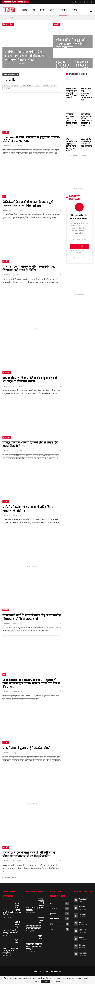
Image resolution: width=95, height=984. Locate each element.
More (74, 10)
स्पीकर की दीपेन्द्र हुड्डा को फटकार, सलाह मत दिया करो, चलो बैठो (71, 43)
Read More (55, 981)
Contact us (55, 971)
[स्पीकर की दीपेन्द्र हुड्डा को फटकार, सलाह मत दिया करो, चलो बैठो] (73, 35)
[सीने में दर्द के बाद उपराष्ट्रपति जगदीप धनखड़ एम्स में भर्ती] (87, 82)
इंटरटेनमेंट (45, 85)
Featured (6, 85)
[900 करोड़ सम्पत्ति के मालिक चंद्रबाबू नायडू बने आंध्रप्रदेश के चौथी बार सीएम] (31, 355)
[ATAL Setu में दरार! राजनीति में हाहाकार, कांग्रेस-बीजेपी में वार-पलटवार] (31, 115)
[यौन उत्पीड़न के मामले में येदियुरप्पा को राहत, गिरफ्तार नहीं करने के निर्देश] (31, 244)
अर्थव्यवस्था (37, 85)
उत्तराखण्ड (53, 85)
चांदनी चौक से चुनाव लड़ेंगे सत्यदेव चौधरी (26, 748)
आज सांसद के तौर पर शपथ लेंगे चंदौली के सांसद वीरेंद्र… (82, 66)
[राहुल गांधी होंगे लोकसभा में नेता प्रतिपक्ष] (63, 58)
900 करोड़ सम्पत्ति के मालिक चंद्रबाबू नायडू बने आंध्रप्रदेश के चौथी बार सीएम (29, 379)
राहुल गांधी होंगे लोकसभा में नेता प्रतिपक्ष (63, 65)
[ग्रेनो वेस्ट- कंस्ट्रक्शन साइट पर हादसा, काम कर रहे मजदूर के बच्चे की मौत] (72, 107)
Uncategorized (26, 85)
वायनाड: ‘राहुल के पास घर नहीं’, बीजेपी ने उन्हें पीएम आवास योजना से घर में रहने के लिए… (29, 854)
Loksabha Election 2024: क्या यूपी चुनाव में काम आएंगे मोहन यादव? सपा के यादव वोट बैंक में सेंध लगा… (31, 683)
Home (24, 10)
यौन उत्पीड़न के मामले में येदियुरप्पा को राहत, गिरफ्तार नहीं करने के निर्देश (28, 268)
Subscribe (80, 246)
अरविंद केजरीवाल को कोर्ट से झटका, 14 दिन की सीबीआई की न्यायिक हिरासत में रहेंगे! (25, 56)
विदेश (42, 10)
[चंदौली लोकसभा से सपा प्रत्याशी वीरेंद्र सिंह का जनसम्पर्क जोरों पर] (31, 484)
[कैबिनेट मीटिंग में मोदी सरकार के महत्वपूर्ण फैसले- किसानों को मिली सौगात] (31, 179)
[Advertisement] (31, 310)
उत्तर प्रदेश (53, 909)
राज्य (52, 10)
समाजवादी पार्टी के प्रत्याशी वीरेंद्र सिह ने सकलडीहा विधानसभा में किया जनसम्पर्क (31, 617)
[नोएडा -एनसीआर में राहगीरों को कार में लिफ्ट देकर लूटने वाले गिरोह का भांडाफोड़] (72, 133)
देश (33, 10)
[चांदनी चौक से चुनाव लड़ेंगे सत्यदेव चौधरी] (31, 725)
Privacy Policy (41, 971)
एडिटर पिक (6, 89)
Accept (45, 981)
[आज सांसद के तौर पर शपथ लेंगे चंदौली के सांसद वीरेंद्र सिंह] (83, 58)
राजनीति (63, 10)
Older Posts (10, 877)
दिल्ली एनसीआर (8, 24)
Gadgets (15, 85)
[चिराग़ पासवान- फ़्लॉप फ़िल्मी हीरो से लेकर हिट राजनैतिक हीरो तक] (31, 420)
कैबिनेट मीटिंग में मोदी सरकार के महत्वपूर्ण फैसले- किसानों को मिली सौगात (27, 203)
